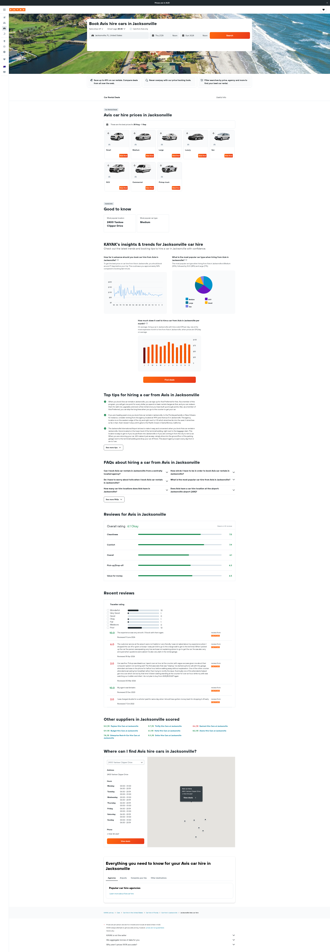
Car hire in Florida (152, 913)
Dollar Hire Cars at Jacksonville (164, 735)
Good (112, 616)
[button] (327, 3)
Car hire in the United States (133, 913)
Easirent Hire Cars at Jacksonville (210, 726)
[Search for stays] (4, 23)
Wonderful (115, 610)
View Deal (123, 156)
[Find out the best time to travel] (4, 52)
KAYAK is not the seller (116, 935)
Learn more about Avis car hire (122, 893)
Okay (112, 619)
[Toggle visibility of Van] (189, 306)
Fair (111, 622)
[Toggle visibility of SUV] (208, 299)
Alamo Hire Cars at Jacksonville (209, 731)
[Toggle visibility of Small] (208, 302)
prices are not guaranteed (155, 928)
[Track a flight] (4, 46)
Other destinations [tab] (159, 878)
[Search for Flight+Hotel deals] (4, 33)
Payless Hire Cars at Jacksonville (121, 726)
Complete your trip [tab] (139, 878)
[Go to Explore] (4, 41)
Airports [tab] (123, 878)
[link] (169, 380)
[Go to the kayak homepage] (17, 9)
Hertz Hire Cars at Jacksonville (164, 731)
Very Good (115, 613)
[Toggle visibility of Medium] (190, 299)
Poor (112, 627)
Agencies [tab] (112, 878)
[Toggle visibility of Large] (189, 302)
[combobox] (96, 29)
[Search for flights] (4, 17)
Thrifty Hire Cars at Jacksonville (165, 726)
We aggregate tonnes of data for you (122, 940)
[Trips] (4, 59)
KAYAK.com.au (109, 913)
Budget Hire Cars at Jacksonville (121, 731)
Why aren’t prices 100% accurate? (121, 944)
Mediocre (114, 624)
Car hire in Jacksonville (169, 913)
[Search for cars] (4, 28)
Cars (118, 913)
